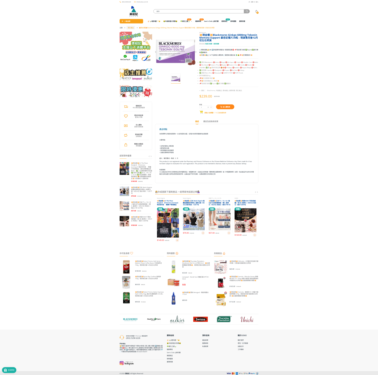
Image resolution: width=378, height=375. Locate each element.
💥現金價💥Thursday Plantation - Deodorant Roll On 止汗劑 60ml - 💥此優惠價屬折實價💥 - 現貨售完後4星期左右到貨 (196, 264)
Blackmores (202, 32)
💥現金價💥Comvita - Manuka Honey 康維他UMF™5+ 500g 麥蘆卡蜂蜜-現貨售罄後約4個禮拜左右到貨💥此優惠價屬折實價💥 (243, 278)
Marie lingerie (161, 198)
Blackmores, (211, 90)
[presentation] (149, 156)
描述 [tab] (197, 121)
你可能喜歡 (124, 253)
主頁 (121, 28)
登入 (257, 2)
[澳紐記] (134, 11)
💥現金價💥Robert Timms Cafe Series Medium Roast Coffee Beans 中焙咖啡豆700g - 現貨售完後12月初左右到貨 (148, 263)
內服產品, (219, 90)
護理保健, (232, 90)
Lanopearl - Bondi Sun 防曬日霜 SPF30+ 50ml (195, 278)
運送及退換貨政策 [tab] (210, 121)
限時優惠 (171, 253)
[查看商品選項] (177, 240)
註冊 (252, 2)
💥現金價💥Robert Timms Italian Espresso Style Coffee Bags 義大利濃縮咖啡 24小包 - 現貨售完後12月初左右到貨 (149, 294)
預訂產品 (131, 28)
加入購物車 (226, 107)
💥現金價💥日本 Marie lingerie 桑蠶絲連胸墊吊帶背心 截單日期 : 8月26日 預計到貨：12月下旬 (141, 190)
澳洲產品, (226, 90)
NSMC (236, 198)
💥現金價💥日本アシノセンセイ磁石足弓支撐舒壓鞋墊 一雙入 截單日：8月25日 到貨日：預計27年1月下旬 (141, 205)
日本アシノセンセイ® (215, 198)
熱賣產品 (218, 253)
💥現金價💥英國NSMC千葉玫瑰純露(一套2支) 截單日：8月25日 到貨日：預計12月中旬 (141, 219)
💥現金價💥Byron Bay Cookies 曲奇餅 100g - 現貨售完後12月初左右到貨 (148, 277)
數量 (200, 104)
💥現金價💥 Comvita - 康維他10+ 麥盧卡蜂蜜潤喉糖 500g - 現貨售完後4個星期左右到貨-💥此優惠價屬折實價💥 (243, 294)
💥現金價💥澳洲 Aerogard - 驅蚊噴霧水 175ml (195, 293)
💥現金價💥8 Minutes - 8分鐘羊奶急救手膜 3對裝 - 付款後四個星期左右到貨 (243, 262)
